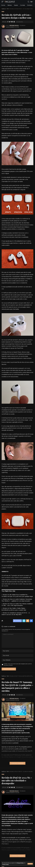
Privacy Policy (20, 862)
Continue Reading (17, 763)
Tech (3, 11)
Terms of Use (5, 864)
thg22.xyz (9, 1)
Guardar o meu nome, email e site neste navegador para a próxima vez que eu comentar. (18, 664)
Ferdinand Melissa (14, 25)
